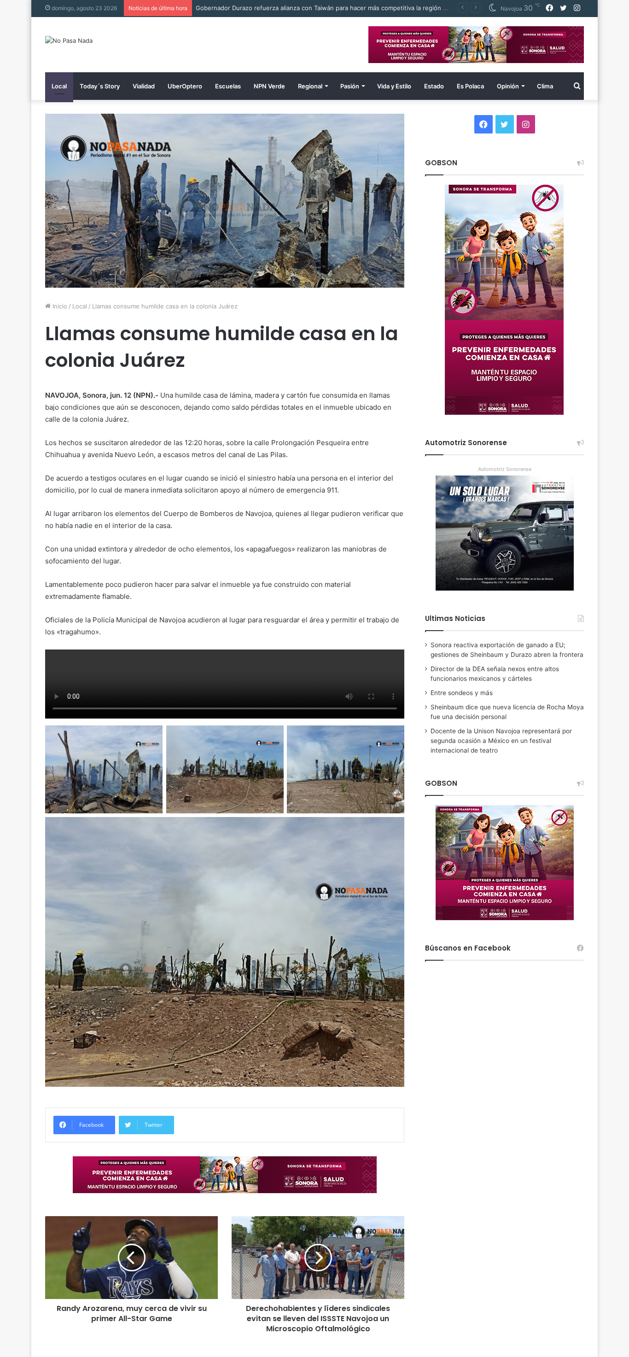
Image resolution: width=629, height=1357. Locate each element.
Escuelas (228, 86)
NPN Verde (269, 86)
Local (59, 86)
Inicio (59, 306)
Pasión (349, 86)
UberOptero (185, 86)
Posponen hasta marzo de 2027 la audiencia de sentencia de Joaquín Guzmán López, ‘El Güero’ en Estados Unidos (362, 8)
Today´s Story (100, 86)
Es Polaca (470, 86)
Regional (310, 86)
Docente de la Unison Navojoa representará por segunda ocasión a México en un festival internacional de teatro (501, 740)
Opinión (508, 86)
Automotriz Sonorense (504, 469)
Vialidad (144, 86)
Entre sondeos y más (462, 692)
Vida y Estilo (394, 86)
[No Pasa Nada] (69, 40)
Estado (434, 86)
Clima (545, 86)
